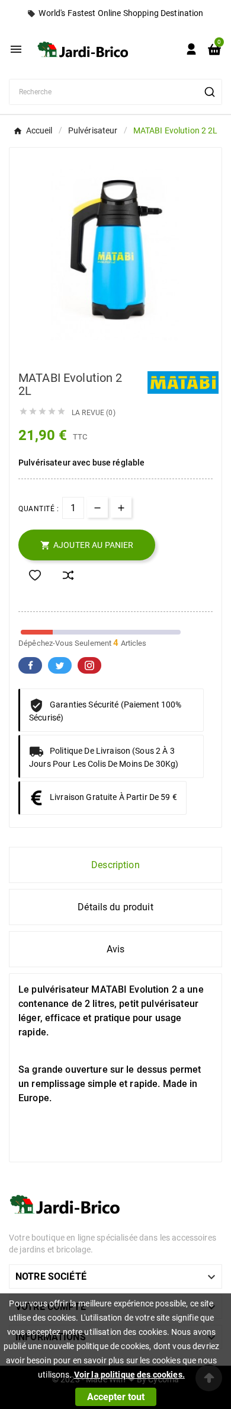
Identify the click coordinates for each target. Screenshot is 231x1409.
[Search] (210, 92)
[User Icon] (191, 49)
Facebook (30, 665)
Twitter (60, 665)
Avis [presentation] (116, 949)
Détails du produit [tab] (115, 907)
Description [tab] (115, 865)
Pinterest (89, 665)
